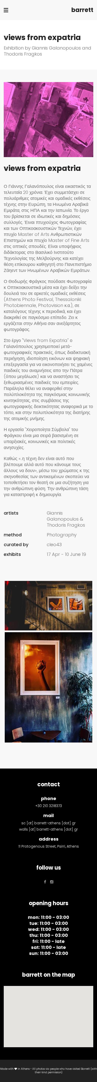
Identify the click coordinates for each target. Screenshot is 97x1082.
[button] (48, 1013)
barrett (82, 10)
